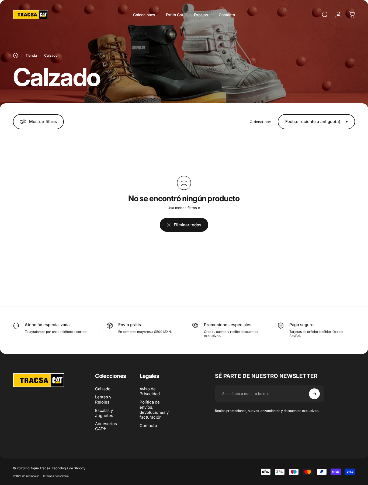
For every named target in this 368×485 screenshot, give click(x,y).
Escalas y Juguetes (104, 413)
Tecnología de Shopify (68, 468)
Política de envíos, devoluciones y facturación (154, 410)
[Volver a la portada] (15, 55)
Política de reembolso (26, 475)
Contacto (148, 425)
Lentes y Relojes (103, 400)
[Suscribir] (314, 393)
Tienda (31, 55)
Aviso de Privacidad (150, 392)
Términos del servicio (56, 475)
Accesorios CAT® (106, 426)
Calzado (102, 389)
